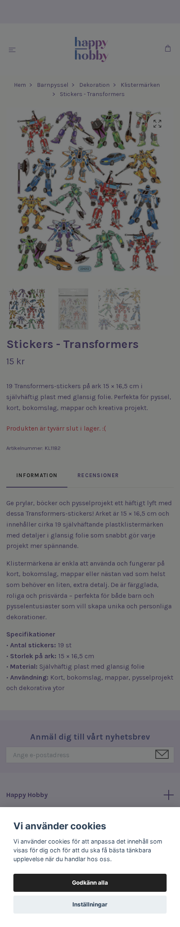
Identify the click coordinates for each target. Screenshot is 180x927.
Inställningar (90, 904)
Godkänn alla (90, 882)
